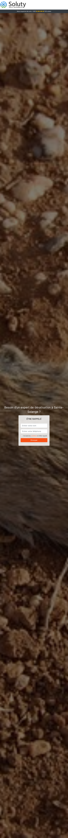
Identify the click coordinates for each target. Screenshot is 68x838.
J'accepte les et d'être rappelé (35, 436)
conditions (34, 436)
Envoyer (34, 440)
